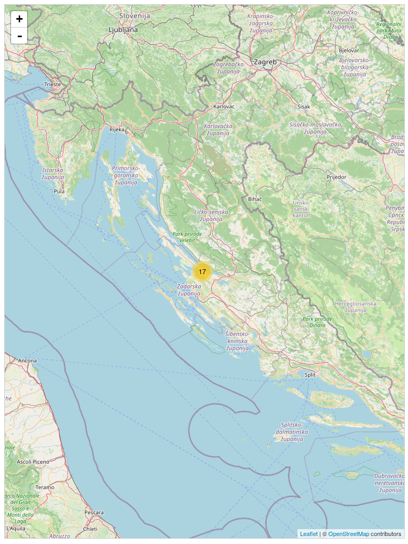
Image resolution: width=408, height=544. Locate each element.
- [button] (19, 35)
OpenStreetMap (348, 533)
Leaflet (309, 533)
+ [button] (19, 19)
